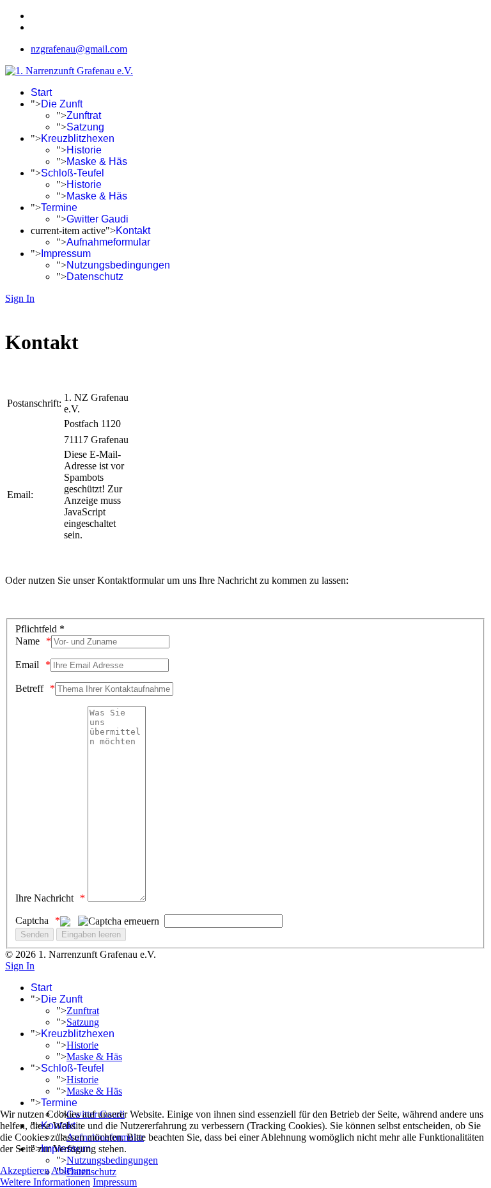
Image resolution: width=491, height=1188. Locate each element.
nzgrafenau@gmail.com (79, 48)
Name (27, 641)
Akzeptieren (24, 1170)
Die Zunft (61, 103)
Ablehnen (71, 1170)
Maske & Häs (96, 161)
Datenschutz (94, 276)
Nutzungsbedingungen (118, 265)
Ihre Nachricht (44, 898)
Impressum (66, 253)
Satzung (85, 126)
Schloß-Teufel (72, 173)
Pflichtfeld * (40, 628)
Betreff (29, 688)
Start (41, 92)
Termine (59, 207)
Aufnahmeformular (108, 242)
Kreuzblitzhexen (77, 138)
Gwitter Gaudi (97, 219)
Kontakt (133, 230)
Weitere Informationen (45, 1181)
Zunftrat (83, 115)
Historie (84, 150)
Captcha (32, 920)
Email (27, 664)
